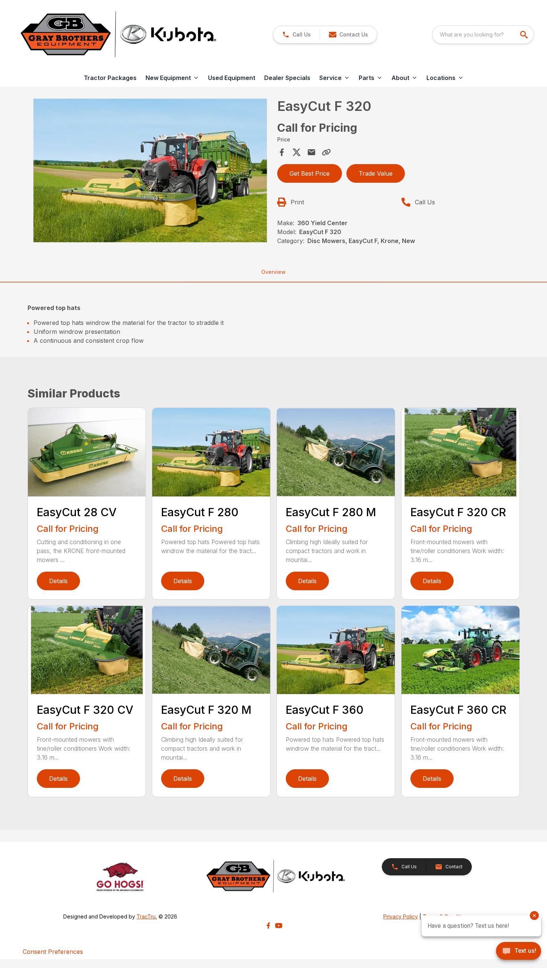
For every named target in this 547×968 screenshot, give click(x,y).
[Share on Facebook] (281, 152)
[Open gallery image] (150, 170)
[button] (296, 34)
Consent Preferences (53, 951)
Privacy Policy (400, 916)
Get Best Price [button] (310, 173)
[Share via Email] (311, 152)
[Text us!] (518, 951)
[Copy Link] (326, 152)
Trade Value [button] (376, 173)
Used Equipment (231, 78)
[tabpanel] (150, 172)
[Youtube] (278, 925)
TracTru (146, 916)
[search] (525, 34)
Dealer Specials (287, 78)
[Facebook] (268, 925)
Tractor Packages (110, 78)
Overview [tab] (273, 272)
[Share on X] (296, 152)
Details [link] (58, 581)
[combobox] (483, 35)
